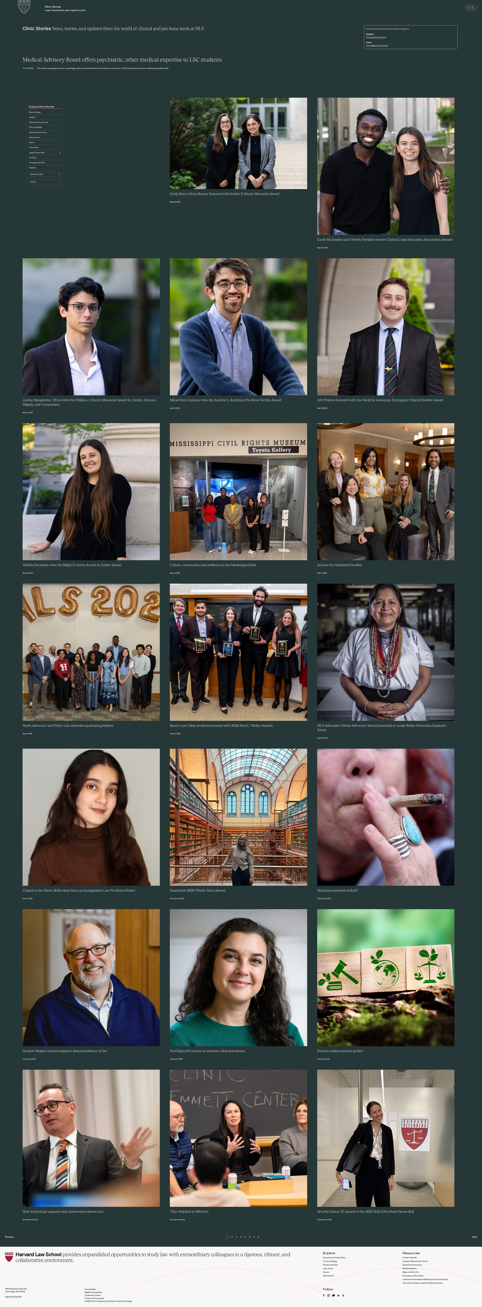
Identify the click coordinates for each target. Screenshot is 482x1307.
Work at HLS (328, 1275)
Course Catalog (330, 1261)
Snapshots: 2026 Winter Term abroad (197, 890)
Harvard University (13, 1296)
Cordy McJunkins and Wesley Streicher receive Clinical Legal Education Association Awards (385, 239)
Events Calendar (410, 1257)
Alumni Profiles (35, 112)
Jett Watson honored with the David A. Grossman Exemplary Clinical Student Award (380, 400)
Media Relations (410, 1268)
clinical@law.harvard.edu (377, 45)
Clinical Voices (34, 137)
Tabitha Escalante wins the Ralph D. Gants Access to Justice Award (72, 565)
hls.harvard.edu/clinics (376, 37)
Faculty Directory (330, 1264)
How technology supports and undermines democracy (63, 1211)
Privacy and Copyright (94, 1298)
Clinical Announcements (38, 122)
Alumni (326, 1272)
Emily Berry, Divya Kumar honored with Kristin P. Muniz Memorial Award (224, 194)
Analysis (32, 117)
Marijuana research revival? (337, 890)
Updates (32, 168)
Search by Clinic (36, 174)
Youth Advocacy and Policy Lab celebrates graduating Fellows (68, 725)
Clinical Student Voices (38, 132)
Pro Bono (32, 158)
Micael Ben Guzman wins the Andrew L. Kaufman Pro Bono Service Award (226, 400)
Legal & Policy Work (37, 153)
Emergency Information (413, 1275)
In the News (33, 147)
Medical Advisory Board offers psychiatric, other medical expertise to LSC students (122, 59)
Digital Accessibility (93, 1292)
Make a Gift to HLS (411, 1272)
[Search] (59, 182)
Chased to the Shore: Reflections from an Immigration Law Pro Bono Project (79, 890)
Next (474, 1236)
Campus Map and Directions (415, 1261)
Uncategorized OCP (37, 163)
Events (31, 142)
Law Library (328, 1268)
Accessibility (90, 1289)
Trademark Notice (92, 1295)
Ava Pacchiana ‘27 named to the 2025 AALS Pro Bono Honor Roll (365, 1211)
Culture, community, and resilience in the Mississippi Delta (213, 565)
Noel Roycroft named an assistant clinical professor (207, 1051)
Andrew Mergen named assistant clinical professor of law (65, 1051)
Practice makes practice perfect (340, 1051)
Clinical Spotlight (35, 127)
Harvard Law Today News (334, 1257)
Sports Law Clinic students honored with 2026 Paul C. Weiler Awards (221, 725)
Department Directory (412, 1264)
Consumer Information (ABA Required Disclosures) (425, 1279)
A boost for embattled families (339, 565)
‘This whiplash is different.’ (189, 1211)
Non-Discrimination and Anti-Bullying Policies (423, 1283)
